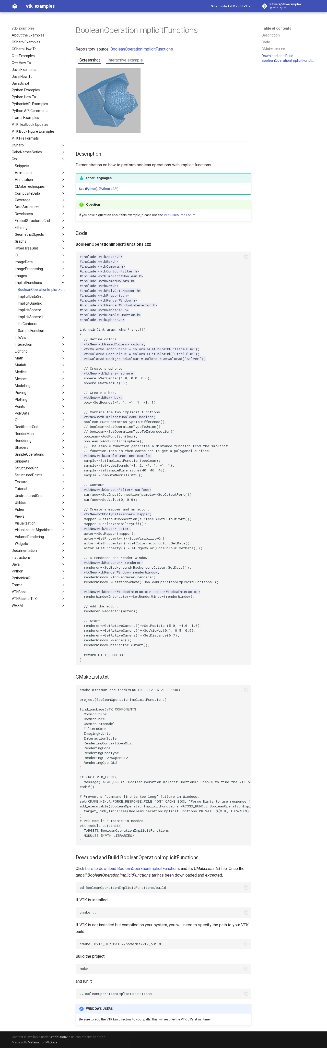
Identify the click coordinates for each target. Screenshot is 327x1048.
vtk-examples (23, 28)
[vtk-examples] (15, 6)
